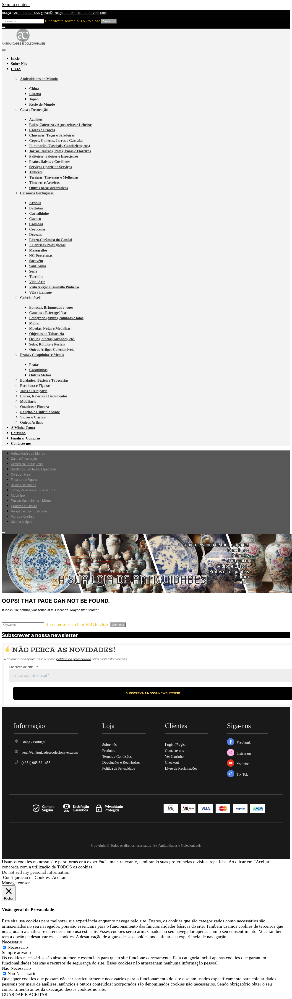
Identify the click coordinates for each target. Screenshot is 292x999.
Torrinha (36, 277)
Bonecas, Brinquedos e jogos (51, 307)
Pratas (34, 365)
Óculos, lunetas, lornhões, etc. (52, 339)
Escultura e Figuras (35, 386)
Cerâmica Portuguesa (37, 193)
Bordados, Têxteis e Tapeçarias (44, 380)
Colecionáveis (30, 298)
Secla (33, 271)
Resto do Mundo (42, 104)
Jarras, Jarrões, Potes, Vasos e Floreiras (60, 151)
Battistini (36, 208)
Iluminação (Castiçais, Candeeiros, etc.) (59, 146)
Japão (34, 99)
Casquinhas (38, 370)
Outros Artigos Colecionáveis (51, 349)
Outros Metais (40, 375)
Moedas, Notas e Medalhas (49, 328)
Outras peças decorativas (48, 188)
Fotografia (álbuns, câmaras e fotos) (56, 318)
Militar (34, 323)
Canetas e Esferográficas (48, 313)
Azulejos (35, 119)
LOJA (16, 69)
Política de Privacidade (118, 768)
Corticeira (37, 229)
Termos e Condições (117, 756)
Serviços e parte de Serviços (50, 167)
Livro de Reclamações (181, 768)
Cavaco (35, 219)
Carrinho (18, 433)
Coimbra (36, 224)
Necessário (18, 947)
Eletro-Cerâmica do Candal (50, 240)
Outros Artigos (31, 422)
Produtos (108, 751)
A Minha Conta (23, 428)
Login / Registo (176, 745)
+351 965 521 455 (26, 13)
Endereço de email (23, 667)
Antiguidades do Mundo (39, 79)
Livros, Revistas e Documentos (43, 396)
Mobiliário (28, 401)
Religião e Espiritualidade (40, 412)
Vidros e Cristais (33, 417)
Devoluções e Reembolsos (121, 762)
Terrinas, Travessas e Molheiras (53, 177)
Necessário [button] (12, 941)
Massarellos (38, 250)
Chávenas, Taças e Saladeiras (52, 135)
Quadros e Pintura (34, 407)
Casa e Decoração (34, 110)
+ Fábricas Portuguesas (47, 245)
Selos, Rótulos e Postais (47, 344)
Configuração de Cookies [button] (26, 877)
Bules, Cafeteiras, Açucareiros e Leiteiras (60, 125)
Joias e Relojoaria (33, 391)
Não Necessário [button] (16, 968)
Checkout (172, 762)
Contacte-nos (21, 443)
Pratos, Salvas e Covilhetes (49, 161)
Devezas (35, 234)
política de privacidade (73, 659)
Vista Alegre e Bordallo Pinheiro (54, 287)
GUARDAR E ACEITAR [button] (24, 994)
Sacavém (36, 261)
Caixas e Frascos (42, 130)
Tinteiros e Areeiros (44, 183)
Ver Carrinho (174, 756)
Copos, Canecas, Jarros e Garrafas (56, 140)
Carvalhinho (39, 213)
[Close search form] (3, 27)
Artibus (35, 203)
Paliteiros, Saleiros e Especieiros (53, 156)
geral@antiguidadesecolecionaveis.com (74, 13)
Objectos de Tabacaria (46, 334)
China (34, 89)
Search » (109, 21)
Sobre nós (109, 745)
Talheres (35, 172)
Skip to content (16, 4)
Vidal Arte (37, 282)
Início (15, 58)
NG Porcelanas (40, 255)
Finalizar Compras (25, 438)
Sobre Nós (19, 64)
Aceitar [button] (59, 877)
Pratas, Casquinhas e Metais (42, 355)
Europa (35, 94)
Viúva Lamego (40, 292)
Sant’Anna (37, 266)
